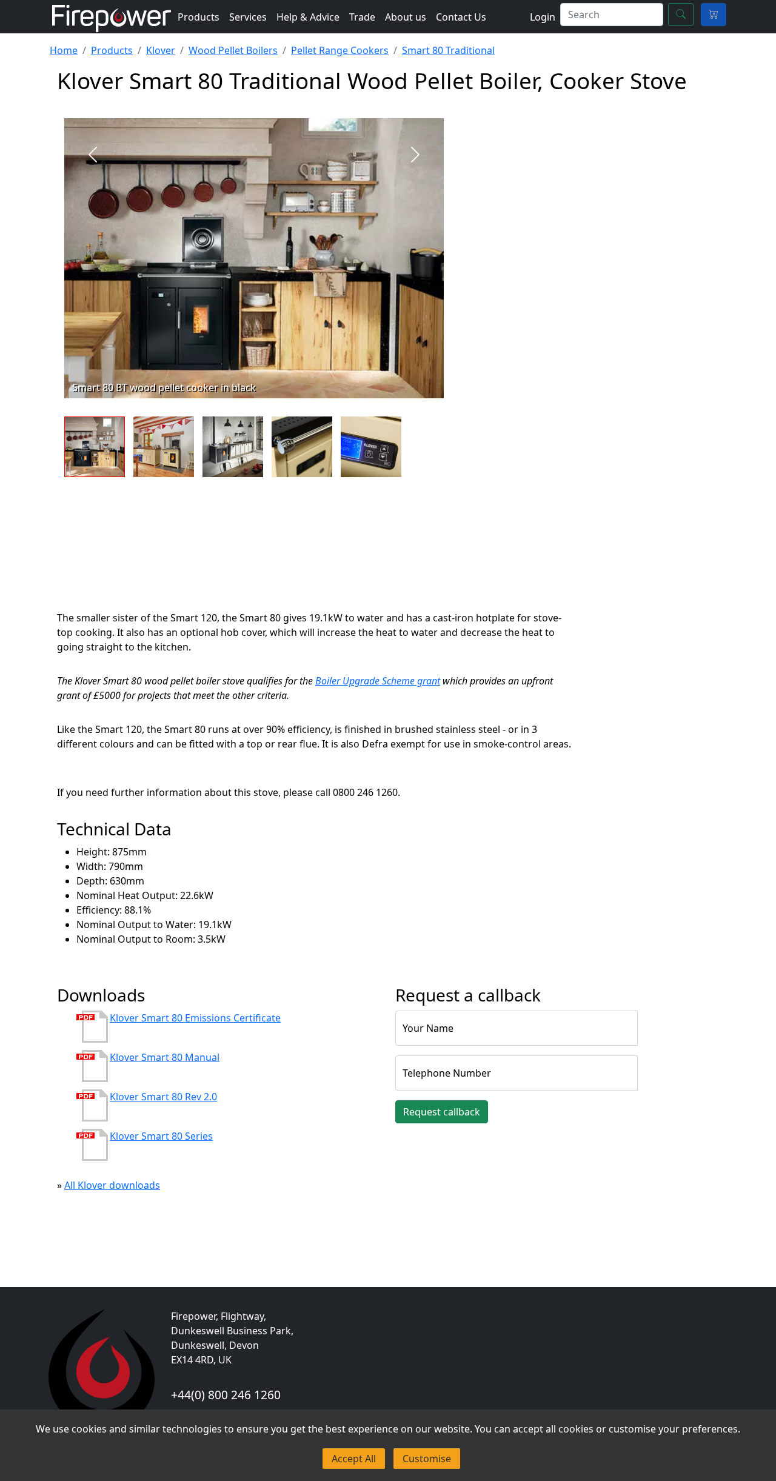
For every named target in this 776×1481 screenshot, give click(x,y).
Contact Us (461, 17)
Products (112, 50)
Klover (160, 50)
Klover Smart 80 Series (161, 1136)
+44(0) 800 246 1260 (226, 1394)
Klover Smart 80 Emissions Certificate (195, 1018)
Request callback (441, 1111)
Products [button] (198, 17)
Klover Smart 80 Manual (164, 1057)
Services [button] (248, 17)
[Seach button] (681, 14)
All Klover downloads (112, 1185)
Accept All (354, 1458)
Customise (427, 1458)
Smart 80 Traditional (448, 50)
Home (64, 50)
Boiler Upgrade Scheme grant (377, 680)
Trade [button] (362, 17)
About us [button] (405, 17)
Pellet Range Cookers (340, 50)
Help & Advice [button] (308, 17)
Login (542, 17)
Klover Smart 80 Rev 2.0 (163, 1096)
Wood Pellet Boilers (233, 50)
